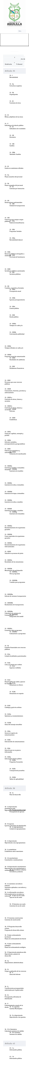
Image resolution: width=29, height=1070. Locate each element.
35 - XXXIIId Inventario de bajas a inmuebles (14, 492)
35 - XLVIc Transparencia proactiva (17, 769)
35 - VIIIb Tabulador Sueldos (15, 153)
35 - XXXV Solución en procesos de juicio (14, 552)
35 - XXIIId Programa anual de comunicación (15, 355)
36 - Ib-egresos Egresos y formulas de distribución (15, 825)
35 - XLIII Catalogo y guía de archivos (13, 706)
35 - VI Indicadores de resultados (17, 128)
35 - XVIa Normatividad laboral (16, 239)
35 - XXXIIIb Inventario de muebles (16, 470)
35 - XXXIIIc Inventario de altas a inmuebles (14, 484)
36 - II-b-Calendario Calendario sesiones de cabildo (14, 1030)
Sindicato (8, 64)
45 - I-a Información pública (16, 1049)
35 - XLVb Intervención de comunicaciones (14, 741)
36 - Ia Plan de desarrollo (15, 794)
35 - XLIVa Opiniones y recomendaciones (14, 715)
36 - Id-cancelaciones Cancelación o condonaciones (14, 859)
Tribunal (19, 64)
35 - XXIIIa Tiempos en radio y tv (16, 324)
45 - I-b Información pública (16, 1057)
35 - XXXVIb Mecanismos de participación (14, 569)
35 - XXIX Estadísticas (13, 419)
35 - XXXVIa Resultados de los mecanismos (14, 561)
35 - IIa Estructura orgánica (16, 85)
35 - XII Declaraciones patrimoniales (13, 201)
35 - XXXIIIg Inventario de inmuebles (17, 513)
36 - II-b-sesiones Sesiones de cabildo (16, 1033)
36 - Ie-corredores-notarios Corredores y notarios (18, 871)
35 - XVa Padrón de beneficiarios (17, 222)
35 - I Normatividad (14, 76)
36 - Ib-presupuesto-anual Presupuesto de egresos (18, 811)
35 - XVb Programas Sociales (16, 230)
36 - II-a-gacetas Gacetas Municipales (16, 1008)
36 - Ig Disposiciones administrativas (14, 962)
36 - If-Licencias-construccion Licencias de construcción (14, 919)
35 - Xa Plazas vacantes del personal (13, 176)
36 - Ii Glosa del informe (15, 973)
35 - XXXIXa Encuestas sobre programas (13, 629)
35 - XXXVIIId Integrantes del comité (16, 615)
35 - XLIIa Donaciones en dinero (16, 684)
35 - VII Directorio (13, 136)
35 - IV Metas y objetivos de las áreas (14, 116)
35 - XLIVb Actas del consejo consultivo (13, 723)
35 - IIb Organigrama (14, 93)
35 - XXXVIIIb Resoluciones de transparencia (14, 604)
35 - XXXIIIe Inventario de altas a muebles (14, 501)
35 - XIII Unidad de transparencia (17, 205)
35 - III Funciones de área (15, 102)
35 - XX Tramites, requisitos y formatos (14, 287)
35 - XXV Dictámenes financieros (17, 367)
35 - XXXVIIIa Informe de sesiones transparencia (15, 595)
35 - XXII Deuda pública (14, 316)
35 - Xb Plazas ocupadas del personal (14, 184)
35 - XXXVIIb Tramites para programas (17, 581)
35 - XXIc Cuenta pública (14, 307)
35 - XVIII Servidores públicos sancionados (15, 270)
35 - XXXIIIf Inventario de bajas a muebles (14, 509)
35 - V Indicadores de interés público (14, 124)
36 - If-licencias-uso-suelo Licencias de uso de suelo (17, 905)
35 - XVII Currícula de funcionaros (17, 256)
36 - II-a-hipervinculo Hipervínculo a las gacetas (18, 1016)
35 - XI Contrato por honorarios (17, 187)
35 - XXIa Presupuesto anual (15, 290)
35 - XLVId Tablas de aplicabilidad (17, 778)
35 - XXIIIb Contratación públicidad (17, 333)
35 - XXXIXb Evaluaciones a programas (18, 632)
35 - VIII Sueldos (12, 145)
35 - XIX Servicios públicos (15, 273)
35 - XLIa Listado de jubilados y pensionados (15, 655)
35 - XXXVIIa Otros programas (15, 573)
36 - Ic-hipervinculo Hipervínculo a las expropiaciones (15, 842)
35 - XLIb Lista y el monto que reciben (13, 664)
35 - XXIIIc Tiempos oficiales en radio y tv (14, 347)
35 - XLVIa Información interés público (13, 758)
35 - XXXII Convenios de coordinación (18, 453)
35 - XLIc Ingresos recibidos (15, 667)
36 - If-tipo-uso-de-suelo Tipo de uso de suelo (17, 896)
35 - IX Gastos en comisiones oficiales (14, 167)
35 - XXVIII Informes (13, 410)
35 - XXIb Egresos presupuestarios (17, 299)
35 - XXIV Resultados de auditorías (17, 359)
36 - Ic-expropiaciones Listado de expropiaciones (18, 828)
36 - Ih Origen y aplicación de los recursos (15, 970)
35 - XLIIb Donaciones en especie (17, 692)
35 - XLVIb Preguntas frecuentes (16, 761)
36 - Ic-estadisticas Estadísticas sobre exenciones (14, 850)
